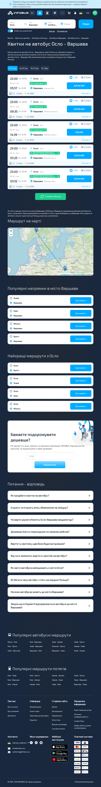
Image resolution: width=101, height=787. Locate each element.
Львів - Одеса (79, 675)
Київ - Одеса (35, 675)
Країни (54, 707)
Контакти (12, 736)
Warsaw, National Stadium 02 (55, 111)
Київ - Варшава (36, 642)
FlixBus (19, 94)
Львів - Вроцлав (14, 651)
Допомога (12, 716)
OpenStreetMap (79, 274)
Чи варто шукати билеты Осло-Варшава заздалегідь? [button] (42, 519)
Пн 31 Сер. (35, 68)
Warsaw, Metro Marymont (54, 181)
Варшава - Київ (36, 651)
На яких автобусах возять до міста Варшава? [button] (37, 591)
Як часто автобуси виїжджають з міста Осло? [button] (37, 567)
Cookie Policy (79, 721)
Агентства (56, 720)
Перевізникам (35, 707)
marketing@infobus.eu (21, 752)
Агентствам (34, 711)
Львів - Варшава (36, 646)
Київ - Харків (12, 684)
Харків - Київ (35, 684)
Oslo (41, 79)
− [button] (11, 234)
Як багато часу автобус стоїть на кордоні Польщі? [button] (40, 579)
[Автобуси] (39, 12)
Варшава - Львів (58, 651)
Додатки (33, 720)
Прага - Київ (12, 642)
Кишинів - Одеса (58, 646)
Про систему (13, 707)
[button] (62, 12)
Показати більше (53, 196)
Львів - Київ (56, 684)
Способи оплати (58, 729)
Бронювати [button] (81, 300)
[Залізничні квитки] (47, 12)
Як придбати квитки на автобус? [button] (30, 495)
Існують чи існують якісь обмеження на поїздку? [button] (39, 507)
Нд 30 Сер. (24, 68)
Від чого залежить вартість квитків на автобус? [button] (39, 555)
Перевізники (57, 716)
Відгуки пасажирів (59, 724)
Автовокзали (57, 711)
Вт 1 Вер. (45, 68)
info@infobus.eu (18, 748)
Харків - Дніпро (58, 675)
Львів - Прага (79, 642)
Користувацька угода (82, 710)
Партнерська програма (39, 716)
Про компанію (13, 711)
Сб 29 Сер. (13, 68)
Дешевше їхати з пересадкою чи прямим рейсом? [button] (40, 531)
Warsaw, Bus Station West (54, 158)
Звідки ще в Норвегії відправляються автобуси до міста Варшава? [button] (44, 605)
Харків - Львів (79, 646)
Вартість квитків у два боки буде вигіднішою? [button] (38, 543)
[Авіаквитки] (55, 12)
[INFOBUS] (18, 13)
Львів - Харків (79, 651)
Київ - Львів (12, 675)
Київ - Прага (12, 646)
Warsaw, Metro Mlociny (53, 88)
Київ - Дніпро (35, 680)
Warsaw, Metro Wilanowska (55, 135)
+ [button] (11, 230)
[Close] (90, 4)
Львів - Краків (57, 642)
